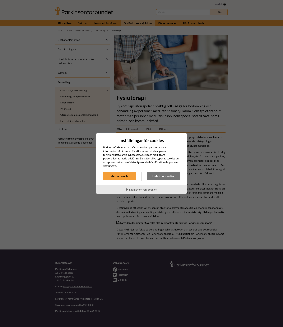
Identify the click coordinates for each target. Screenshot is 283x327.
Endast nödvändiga (163, 176)
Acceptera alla (119, 176)
